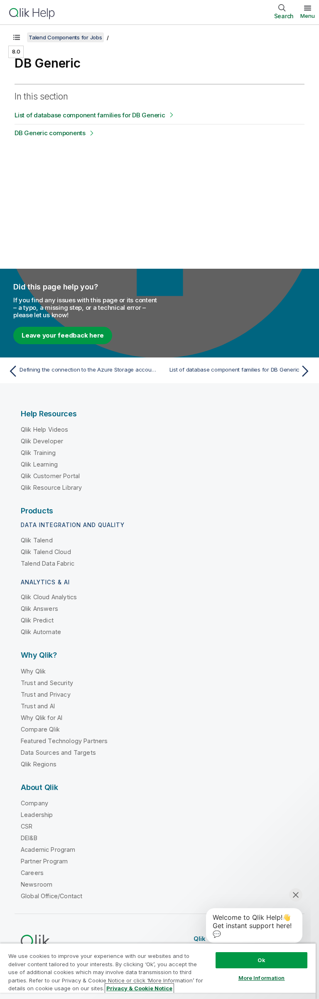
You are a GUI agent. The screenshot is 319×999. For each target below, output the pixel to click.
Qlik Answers (39, 608)
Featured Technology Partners (64, 740)
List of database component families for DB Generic (90, 115)
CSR (26, 826)
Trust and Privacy (46, 694)
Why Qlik (33, 671)
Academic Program (48, 849)
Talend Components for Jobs (65, 37)
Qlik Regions (38, 764)
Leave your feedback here (63, 335)
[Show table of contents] (16, 37)
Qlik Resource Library (51, 487)
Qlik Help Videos (45, 429)
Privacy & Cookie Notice (139, 988)
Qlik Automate (41, 631)
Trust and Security (47, 682)
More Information (261, 978)
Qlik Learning (39, 464)
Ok (261, 960)
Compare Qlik (40, 729)
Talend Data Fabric (47, 563)
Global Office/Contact (51, 895)
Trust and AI (38, 706)
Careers (32, 872)
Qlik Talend (37, 540)
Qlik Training (38, 452)
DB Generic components (50, 133)
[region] (158, 971)
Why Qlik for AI (41, 717)
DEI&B (29, 837)
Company (34, 803)
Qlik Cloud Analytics (49, 596)
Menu (307, 15)
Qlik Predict (37, 620)
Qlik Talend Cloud (46, 551)
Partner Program (44, 861)
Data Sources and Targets (58, 752)
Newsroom (36, 884)
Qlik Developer (42, 441)
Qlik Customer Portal (50, 475)
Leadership (37, 814)
